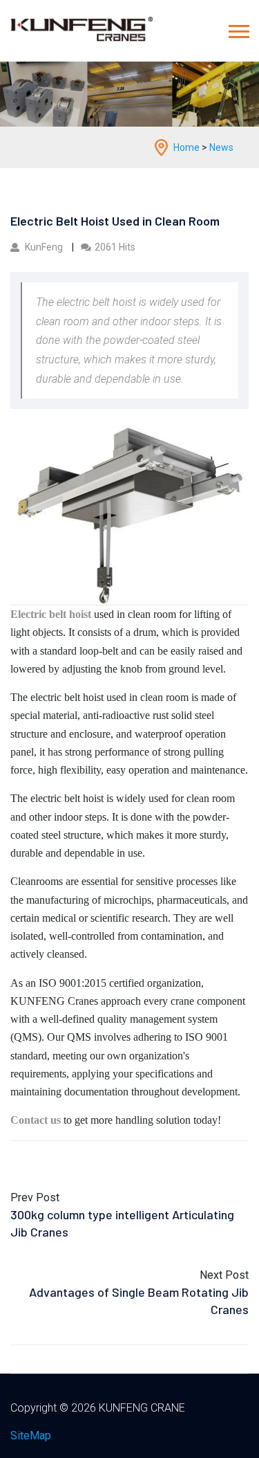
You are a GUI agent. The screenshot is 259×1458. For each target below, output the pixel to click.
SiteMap (30, 1435)
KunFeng (44, 247)
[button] (238, 35)
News (221, 147)
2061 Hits (115, 247)
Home (186, 147)
